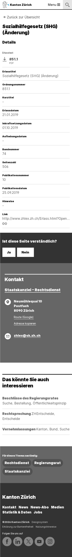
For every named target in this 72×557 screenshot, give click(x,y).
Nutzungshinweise (46, 526)
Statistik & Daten (16, 512)
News (23, 507)
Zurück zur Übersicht (23, 17)
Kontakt (9, 507)
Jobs (38, 512)
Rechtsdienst (17, 463)
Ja (9, 252)
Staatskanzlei (17, 471)
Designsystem (40, 522)
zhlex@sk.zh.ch (27, 335)
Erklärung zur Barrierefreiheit (17, 526)
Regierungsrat (47, 463)
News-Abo (40, 507)
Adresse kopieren (25, 323)
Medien (57, 507)
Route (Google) (24, 317)
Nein (25, 252)
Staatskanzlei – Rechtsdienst (32, 290)
